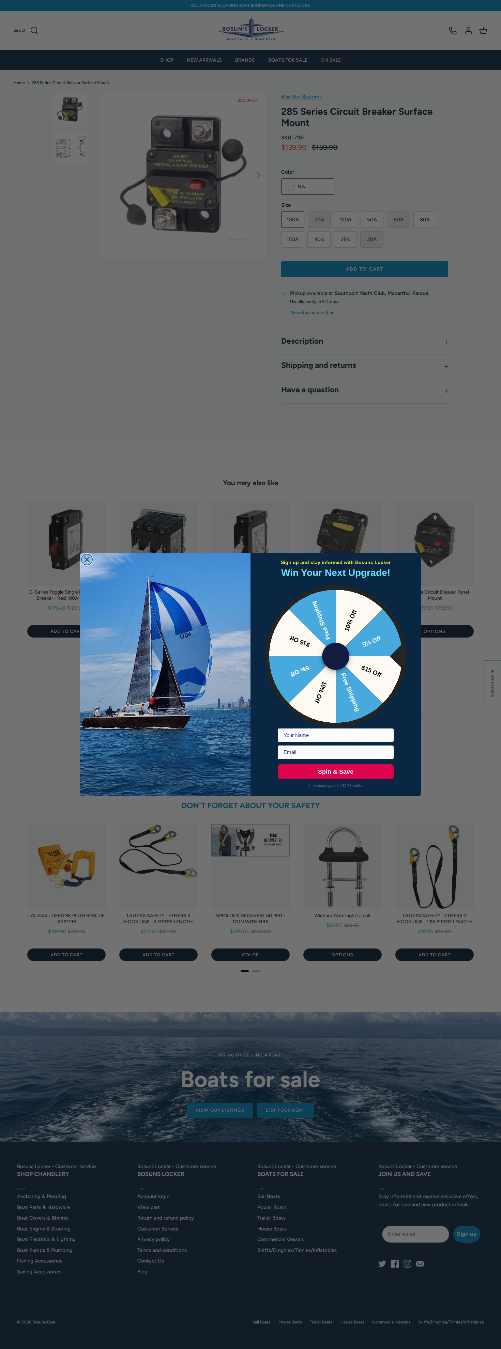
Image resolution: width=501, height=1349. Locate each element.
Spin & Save (335, 771)
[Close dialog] (86, 559)
